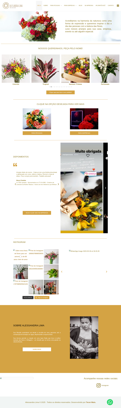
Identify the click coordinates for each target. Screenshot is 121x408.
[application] (61, 5)
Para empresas (69, 5)
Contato (111, 5)
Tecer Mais (90, 402)
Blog (80, 5)
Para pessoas (55, 5)
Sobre (45, 5)
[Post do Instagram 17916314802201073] (36, 287)
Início (39, 5)
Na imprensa (89, 5)
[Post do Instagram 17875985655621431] (20, 287)
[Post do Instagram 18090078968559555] (36, 256)
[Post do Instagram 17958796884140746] (51, 287)
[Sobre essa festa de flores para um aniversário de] (20, 256)
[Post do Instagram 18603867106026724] (51, 271)
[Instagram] (118, 5)
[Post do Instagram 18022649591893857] (36, 271)
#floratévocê (100, 5)
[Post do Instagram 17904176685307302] (20, 271)
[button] (3, 70)
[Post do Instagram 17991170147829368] (51, 256)
